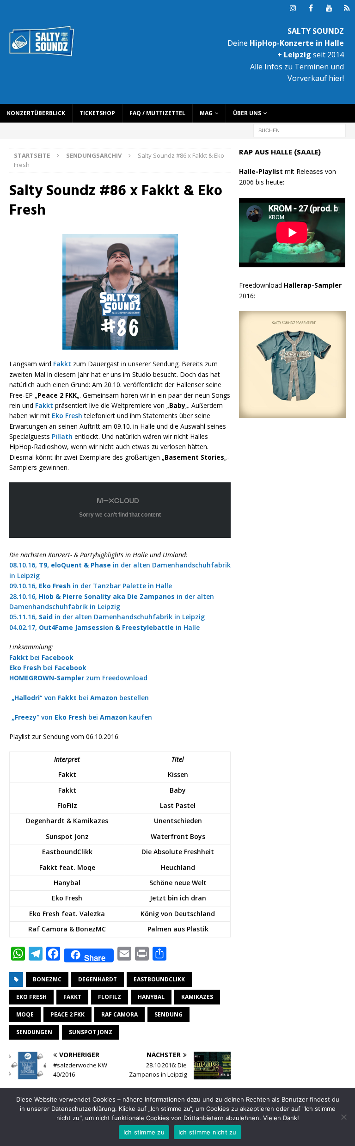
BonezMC (47, 979)
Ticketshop (97, 113)
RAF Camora (119, 1014)
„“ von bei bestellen (80, 697)
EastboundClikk (159, 979)
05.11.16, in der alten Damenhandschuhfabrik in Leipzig (107, 616)
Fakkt (62, 363)
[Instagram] (293, 8)
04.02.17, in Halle (104, 627)
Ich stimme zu (144, 1132)
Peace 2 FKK (67, 1014)
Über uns (247, 113)
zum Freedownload (78, 677)
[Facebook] (311, 8)
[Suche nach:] (299, 129)
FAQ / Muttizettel (157, 113)
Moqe (25, 1014)
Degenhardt (97, 979)
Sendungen (34, 1032)
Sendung (168, 1014)
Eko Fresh (67, 415)
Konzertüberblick (36, 113)
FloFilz (109, 997)
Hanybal (151, 997)
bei (41, 657)
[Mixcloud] (347, 8)
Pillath (62, 436)
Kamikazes (197, 997)
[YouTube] (329, 8)
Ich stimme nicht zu (207, 1132)
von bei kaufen (82, 717)
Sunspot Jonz (90, 1032)
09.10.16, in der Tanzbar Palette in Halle (90, 585)
